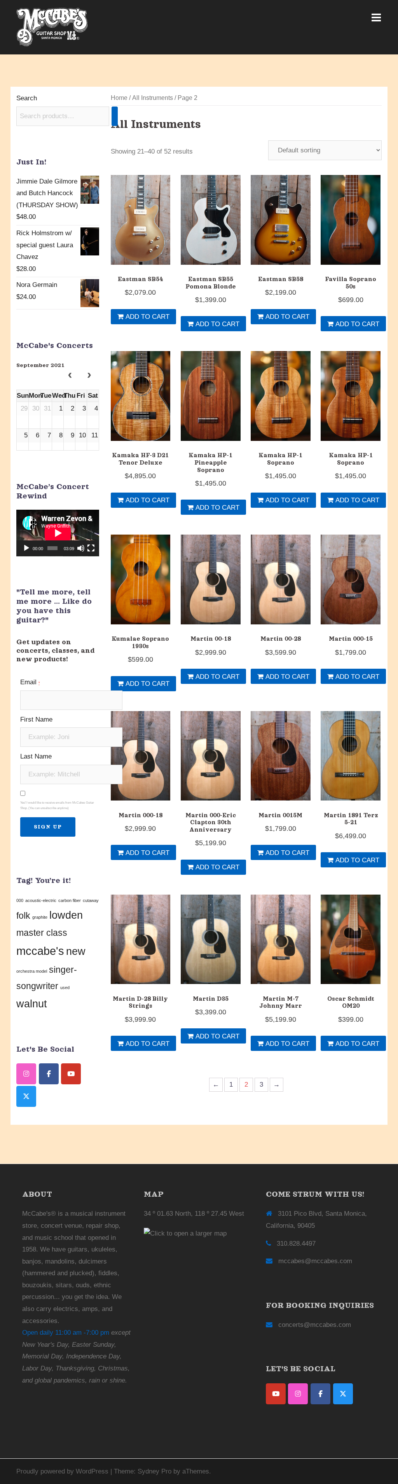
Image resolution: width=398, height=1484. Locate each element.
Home (119, 97)
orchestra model (31, 971)
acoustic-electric (40, 900)
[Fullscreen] (91, 548)
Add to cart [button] (147, 316)
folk (23, 916)
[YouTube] (276, 1393)
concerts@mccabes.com (314, 1324)
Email (30, 682)
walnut (31, 1004)
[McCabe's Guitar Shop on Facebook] (49, 1073)
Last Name (36, 756)
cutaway (91, 900)
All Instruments (152, 97)
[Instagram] (298, 1393)
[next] (89, 376)
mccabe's (40, 950)
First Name (36, 719)
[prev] (70, 376)
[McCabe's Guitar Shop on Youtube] (71, 1073)
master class (41, 933)
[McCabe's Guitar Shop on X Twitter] (26, 1096)
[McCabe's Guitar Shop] (51, 26)
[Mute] (81, 548)
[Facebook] (320, 1393)
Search (26, 98)
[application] (57, 533)
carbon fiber (69, 900)
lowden (66, 915)
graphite (39, 917)
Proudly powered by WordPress (62, 1471)
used (65, 987)
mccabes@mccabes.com (315, 1261)
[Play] (26, 548)
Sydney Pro (154, 1471)
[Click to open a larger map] (185, 1233)
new (76, 951)
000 (19, 900)
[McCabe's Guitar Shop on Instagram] (26, 1073)
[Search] (115, 116)
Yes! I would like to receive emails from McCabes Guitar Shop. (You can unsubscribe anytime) (57, 805)
